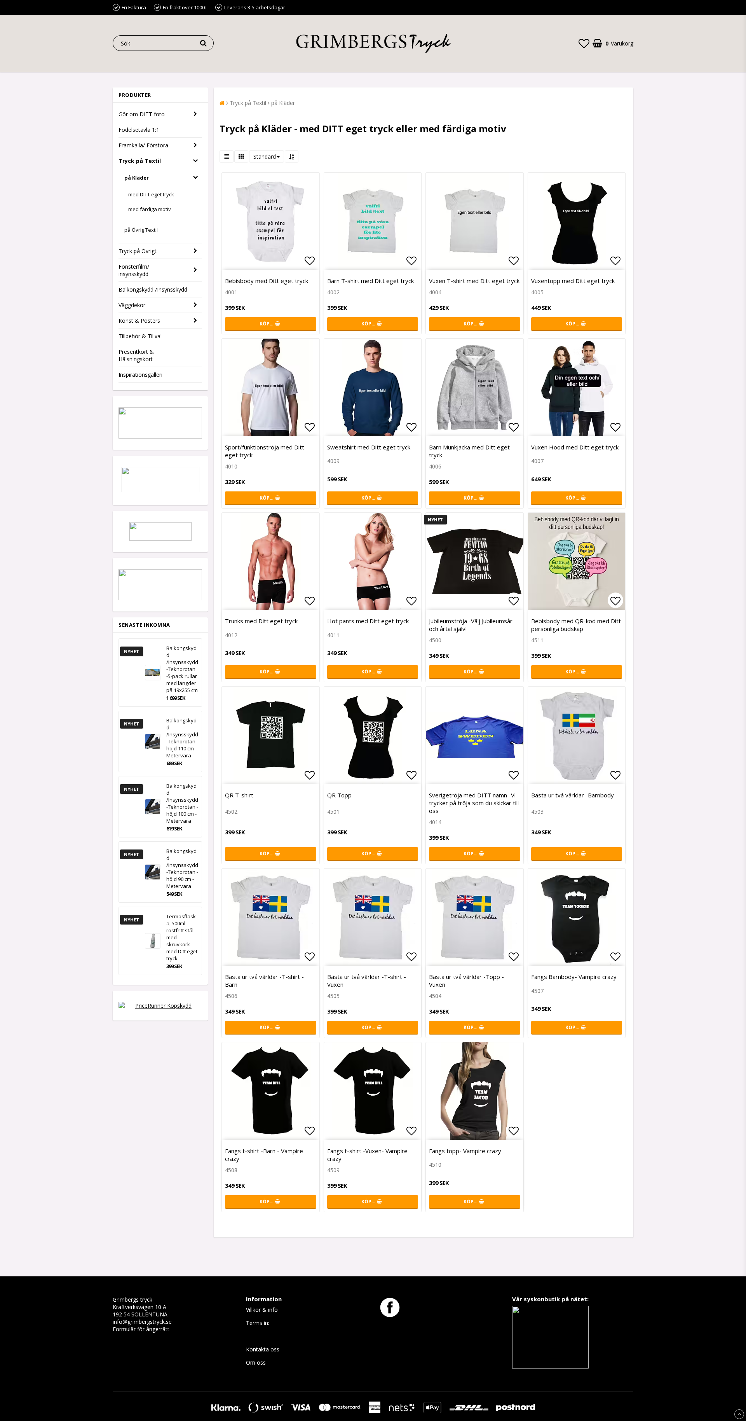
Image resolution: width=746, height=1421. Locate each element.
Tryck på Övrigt (138, 251)
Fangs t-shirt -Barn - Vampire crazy (264, 1154)
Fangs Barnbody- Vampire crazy (574, 977)
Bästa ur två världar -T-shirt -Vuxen (366, 980)
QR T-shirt (239, 795)
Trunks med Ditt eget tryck (261, 621)
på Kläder (136, 177)
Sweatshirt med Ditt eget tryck (368, 447)
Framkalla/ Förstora (143, 145)
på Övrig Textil (141, 229)
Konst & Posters (139, 320)
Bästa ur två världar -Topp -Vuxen (466, 980)
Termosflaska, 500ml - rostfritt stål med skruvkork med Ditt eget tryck (181, 937)
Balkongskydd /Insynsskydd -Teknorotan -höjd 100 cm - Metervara (182, 803)
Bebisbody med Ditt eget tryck (266, 281)
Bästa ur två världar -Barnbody (572, 795)
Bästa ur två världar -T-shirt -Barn (264, 980)
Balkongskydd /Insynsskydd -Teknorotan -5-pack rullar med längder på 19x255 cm (182, 669)
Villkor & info (262, 1309)
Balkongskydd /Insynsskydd (153, 289)
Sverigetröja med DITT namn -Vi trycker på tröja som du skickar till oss (474, 802)
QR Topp (339, 795)
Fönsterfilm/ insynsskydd (134, 270)
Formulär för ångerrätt (141, 1329)
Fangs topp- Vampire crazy (465, 1151)
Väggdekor (132, 305)
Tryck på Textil (140, 160)
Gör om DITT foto (142, 114)
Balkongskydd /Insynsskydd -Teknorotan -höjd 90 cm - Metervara (182, 869)
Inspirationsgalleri (140, 374)
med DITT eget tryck (151, 194)
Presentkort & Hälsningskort (136, 355)
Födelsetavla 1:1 (139, 129)
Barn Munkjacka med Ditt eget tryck (469, 451)
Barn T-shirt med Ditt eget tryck (370, 281)
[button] (584, 43)
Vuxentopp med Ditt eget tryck (573, 281)
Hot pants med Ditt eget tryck (368, 621)
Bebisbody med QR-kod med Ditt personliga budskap (576, 625)
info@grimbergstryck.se (142, 1321)
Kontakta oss (262, 1349)
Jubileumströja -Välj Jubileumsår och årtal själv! (470, 625)
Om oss (256, 1362)
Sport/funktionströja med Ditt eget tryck (264, 451)
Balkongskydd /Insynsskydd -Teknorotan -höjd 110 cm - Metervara (182, 738)
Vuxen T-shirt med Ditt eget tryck (474, 281)
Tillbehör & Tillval (140, 336)
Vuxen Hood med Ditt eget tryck (575, 447)
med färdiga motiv (149, 209)
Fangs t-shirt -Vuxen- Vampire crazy (367, 1154)
